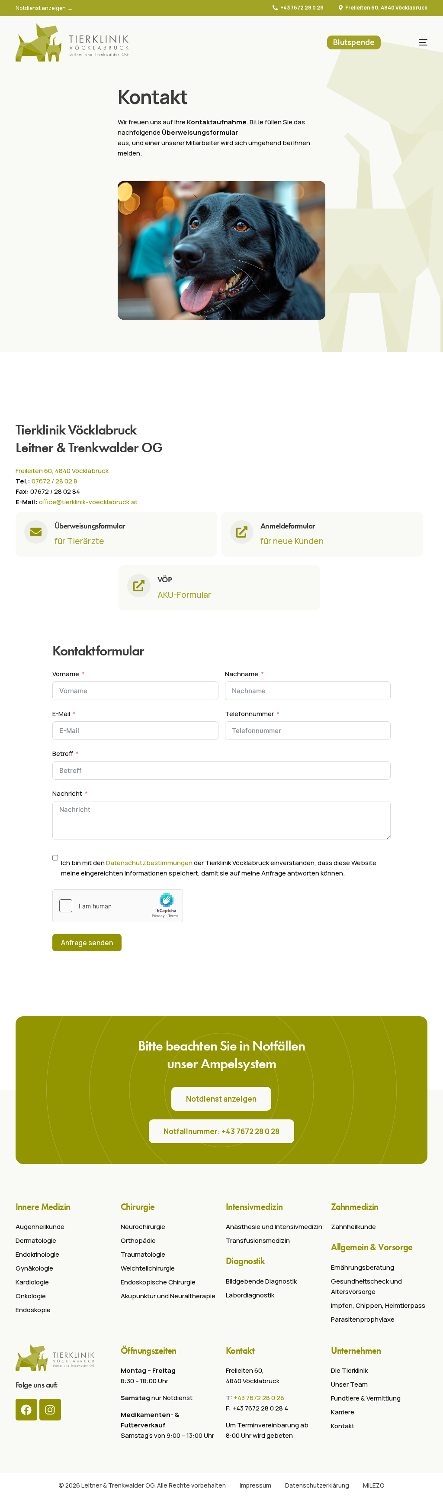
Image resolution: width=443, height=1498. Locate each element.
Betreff (62, 753)
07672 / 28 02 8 (54, 481)
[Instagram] (50, 1409)
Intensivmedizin (254, 1207)
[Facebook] (26, 1409)
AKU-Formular (184, 594)
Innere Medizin (43, 1207)
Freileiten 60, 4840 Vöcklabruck (386, 7)
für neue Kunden (292, 541)
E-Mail (61, 713)
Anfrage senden (87, 942)
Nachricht (67, 793)
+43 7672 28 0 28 (302, 7)
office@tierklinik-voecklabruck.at (88, 501)
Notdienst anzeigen (41, 8)
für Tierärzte (79, 541)
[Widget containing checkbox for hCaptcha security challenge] (117, 905)
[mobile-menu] (414, 42)
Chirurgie (138, 1207)
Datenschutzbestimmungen (149, 862)
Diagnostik (245, 1261)
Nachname (241, 673)
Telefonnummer (249, 713)
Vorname (65, 673)
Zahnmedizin (355, 1207)
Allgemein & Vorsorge (372, 1247)
